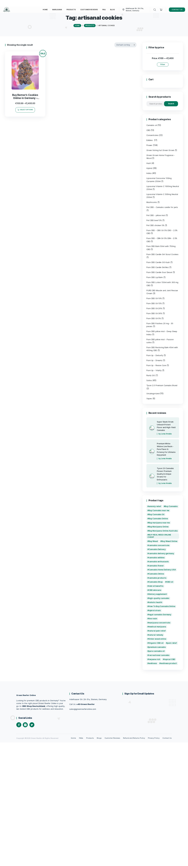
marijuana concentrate (159, 623)
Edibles (149, 140)
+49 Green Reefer (85, 704)
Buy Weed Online (169, 541)
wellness (153, 663)
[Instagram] (25, 724)
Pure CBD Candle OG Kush (158, 262)
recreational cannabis (159, 655)
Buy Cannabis (171, 506)
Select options (26, 109)
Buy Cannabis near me (159, 510)
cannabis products (157, 578)
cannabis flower (156, 566)
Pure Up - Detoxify (154, 355)
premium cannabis (157, 647)
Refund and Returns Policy (134, 738)
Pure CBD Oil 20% (154, 308)
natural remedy (156, 635)
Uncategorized (153, 393)
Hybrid (149, 168)
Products (90, 738)
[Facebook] (18, 724)
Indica (148, 173)
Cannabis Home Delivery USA (162, 570)
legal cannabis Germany (160, 614)
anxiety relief (155, 506)
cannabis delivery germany (161, 553)
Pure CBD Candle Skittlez (157, 267)
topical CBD (169, 659)
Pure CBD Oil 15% (154, 303)
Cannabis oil (151, 125)
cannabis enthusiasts (159, 561)
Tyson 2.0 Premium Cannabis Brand (161, 385)
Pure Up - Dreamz (154, 360)
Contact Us (167, 738)
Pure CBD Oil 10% (154, 298)
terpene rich (154, 659)
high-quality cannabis (159, 598)
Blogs (99, 738)
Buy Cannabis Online (158, 518)
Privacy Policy (154, 738)
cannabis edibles (156, 557)
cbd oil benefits (156, 586)
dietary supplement (158, 594)
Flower (149, 145)
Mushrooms (151, 202)
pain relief (172, 643)
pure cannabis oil (157, 651)
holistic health (155, 602)
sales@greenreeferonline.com (82, 709)
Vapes (149, 398)
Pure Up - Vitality (154, 370)
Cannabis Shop (156, 582)
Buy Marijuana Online (159, 527)
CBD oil (169, 582)
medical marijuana (157, 627)
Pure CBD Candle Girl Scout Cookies (162, 254)
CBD (148, 130)
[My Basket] (161, 9)
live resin (153, 618)
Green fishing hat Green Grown (160, 150)
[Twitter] (31, 724)
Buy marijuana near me (159, 523)
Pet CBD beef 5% (154, 220)
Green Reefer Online (26, 695)
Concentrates (152, 135)
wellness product (169, 663)
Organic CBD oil (156, 643)
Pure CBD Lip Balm (154, 277)
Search (171, 103)
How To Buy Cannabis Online (162, 606)
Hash (148, 163)
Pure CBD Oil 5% (153, 318)
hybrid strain (155, 610)
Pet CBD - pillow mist (155, 215)
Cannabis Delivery (157, 549)
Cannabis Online (156, 574)
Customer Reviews (112, 738)
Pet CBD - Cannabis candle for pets (162, 207)
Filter (162, 64)
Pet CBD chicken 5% (155, 225)
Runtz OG (150, 375)
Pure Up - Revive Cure (156, 365)
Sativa (149, 380)
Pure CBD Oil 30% (154, 313)
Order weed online (157, 639)
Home (73, 738)
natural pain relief (157, 631)
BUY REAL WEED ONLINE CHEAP (159, 536)
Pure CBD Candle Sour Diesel (159, 272)
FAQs (81, 738)
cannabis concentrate (159, 545)
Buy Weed (153, 541)
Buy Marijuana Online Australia (163, 531)
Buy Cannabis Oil (156, 514)
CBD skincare (155, 590)
